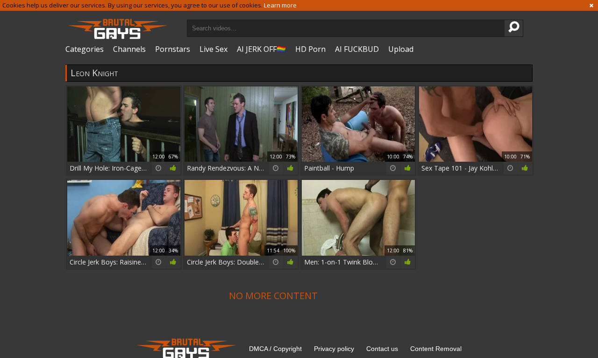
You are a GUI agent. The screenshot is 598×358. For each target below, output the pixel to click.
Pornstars (172, 49)
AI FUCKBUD (357, 49)
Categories (84, 49)
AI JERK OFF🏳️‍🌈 (261, 49)
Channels (129, 49)
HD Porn (310, 49)
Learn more (280, 5)
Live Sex (213, 49)
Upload (400, 49)
